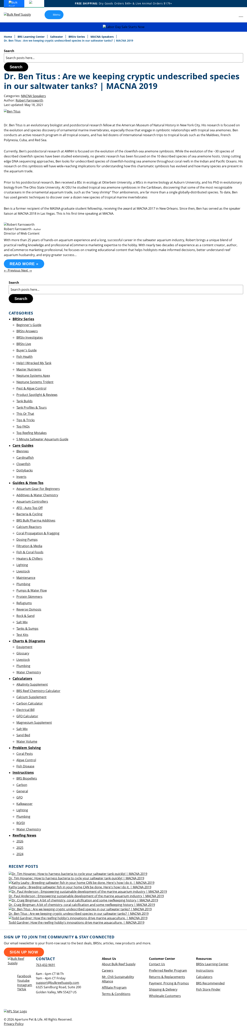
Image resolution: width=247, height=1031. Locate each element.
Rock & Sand (25, 616)
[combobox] (123, 57)
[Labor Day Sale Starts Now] (123, 27)
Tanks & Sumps (27, 628)
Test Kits (22, 635)
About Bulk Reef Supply (118, 964)
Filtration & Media (29, 546)
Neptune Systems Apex (33, 375)
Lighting (22, 565)
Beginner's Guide (28, 325)
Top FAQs (23, 426)
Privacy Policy (14, 1024)
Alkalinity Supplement (32, 684)
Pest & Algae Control (31, 388)
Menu (56, 14)
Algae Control (26, 760)
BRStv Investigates (29, 337)
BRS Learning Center (31, 36)
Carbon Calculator (29, 703)
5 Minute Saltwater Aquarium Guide (42, 439)
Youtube (23, 980)
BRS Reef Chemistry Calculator (38, 691)
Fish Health (24, 356)
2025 (19, 848)
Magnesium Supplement (34, 722)
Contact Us (157, 964)
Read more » (24, 264)
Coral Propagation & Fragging (37, 533)
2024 (19, 854)
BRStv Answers (27, 331)
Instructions (205, 970)
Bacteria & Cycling (29, 514)
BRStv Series (77, 36)
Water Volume (26, 741)
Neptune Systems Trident (34, 382)
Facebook (24, 976)
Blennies (22, 451)
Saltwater (57, 36)
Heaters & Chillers (29, 558)
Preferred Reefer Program (168, 970)
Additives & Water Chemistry (37, 495)
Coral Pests (24, 754)
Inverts (21, 477)
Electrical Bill (25, 710)
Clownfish (23, 464)
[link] (232, 15)
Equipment (24, 647)
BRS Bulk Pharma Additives (35, 520)
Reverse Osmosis (28, 609)
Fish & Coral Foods (29, 552)
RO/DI (20, 823)
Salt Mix (22, 622)
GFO (19, 797)
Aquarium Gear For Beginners (38, 489)
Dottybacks (24, 470)
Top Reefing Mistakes (31, 433)
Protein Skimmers (29, 597)
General (22, 791)
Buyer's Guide (26, 350)
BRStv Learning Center (212, 964)
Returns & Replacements (167, 977)
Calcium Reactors (29, 527)
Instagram (24, 985)
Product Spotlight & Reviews (37, 395)
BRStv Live (23, 344)
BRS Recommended (210, 983)
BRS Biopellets (26, 778)
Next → (26, 270)
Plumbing (23, 584)
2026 (19, 841)
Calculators (204, 977)
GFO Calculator (27, 716)
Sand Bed (23, 735)
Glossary (22, 653)
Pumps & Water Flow (31, 590)
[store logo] (20, 14)
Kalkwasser (24, 804)
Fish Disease (25, 766)
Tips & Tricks (25, 420)
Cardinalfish (25, 457)
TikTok (21, 989)
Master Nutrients (28, 369)
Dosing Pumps (27, 539)
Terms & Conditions (116, 994)
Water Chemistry (28, 672)
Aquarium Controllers (32, 501)
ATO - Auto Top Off (29, 508)
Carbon (21, 785)
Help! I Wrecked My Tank (33, 363)
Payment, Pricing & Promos (169, 983)
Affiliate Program (114, 987)
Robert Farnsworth (29, 100)
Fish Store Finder (208, 989)
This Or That (25, 414)
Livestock (23, 571)
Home (8, 36)
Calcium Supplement (31, 697)
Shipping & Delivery (163, 989)
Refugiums (24, 603)
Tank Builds (24, 401)
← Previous (12, 270)
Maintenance (25, 578)
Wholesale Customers (165, 996)
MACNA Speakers (102, 36)
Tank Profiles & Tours (31, 407)
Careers (107, 970)
